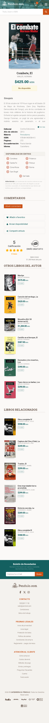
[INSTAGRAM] (29, 592)
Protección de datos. (24, 633)
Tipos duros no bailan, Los (29, 382)
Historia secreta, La (26, 508)
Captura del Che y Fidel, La (29, 441)
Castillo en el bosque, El (28, 338)
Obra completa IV (25, 419)
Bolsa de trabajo (24, 613)
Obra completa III (25, 530)
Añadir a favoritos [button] (17, 217)
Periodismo (25, 135)
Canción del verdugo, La (28, 297)
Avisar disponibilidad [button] (18, 224)
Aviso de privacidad (24, 625)
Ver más (42, 127)
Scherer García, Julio (26, 421)
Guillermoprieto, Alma (26, 490)
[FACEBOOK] (20, 592)
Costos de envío (24, 659)
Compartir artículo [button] (17, 231)
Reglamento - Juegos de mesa (24, 643)
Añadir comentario (13, 206)
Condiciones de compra (24, 640)
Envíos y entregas (24, 666)
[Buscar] (46, 12)
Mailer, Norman (24, 76)
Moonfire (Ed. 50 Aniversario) (25, 320)
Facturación (24, 677)
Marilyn (21, 276)
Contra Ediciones (27, 129)
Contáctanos (24, 609)
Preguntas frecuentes (24, 670)
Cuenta (24, 674)
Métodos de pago (24, 663)
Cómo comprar (24, 656)
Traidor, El (22, 464)
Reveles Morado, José (26, 443)
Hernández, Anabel (25, 465)
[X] (24, 592)
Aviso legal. (24, 629)
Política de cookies (24, 636)
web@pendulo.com (24, 606)
